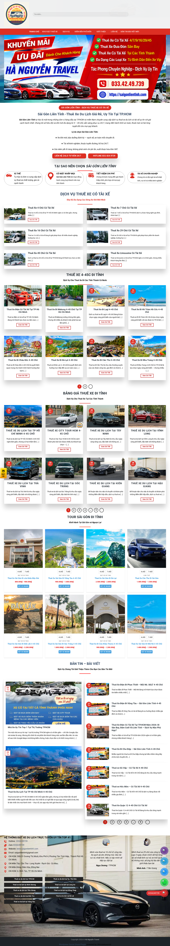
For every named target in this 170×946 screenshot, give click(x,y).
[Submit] (126, 14)
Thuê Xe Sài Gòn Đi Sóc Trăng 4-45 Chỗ (64, 644)
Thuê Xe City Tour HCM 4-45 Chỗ (64, 432)
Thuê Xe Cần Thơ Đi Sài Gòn (146, 578)
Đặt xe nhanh (23, 586)
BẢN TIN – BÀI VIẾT (85, 664)
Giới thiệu (101, 32)
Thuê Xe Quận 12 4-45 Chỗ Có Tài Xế (129, 805)
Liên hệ (114, 32)
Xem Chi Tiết (33, 219)
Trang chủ (34, 32)
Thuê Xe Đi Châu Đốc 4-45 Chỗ (23, 360)
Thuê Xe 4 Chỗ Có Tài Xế (41, 207)
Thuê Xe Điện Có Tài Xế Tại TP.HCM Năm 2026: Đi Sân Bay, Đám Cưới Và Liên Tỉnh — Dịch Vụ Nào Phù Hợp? (136, 727)
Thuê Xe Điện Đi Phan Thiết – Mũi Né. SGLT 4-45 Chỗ (137, 685)
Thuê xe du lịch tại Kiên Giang (106, 485)
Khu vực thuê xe (49, 32)
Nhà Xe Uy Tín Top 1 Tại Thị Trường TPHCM (29, 727)
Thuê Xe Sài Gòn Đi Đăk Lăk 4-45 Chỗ (23, 644)
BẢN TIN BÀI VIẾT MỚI (130, 32)
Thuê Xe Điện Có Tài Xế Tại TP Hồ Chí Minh (23, 310)
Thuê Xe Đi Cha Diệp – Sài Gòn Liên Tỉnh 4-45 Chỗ (136, 749)
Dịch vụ (66, 32)
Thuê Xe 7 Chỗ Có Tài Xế (124, 207)
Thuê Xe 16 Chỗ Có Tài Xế (42, 230)
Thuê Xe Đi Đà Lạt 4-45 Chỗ (64, 360)
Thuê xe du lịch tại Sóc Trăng (64, 485)
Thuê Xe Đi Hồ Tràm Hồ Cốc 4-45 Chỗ (147, 310)
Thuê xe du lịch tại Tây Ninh (105, 432)
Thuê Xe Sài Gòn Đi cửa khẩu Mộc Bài (23, 578)
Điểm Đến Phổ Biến (83, 32)
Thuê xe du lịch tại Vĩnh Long (147, 432)
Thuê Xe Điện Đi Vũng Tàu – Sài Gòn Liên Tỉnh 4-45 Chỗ (136, 704)
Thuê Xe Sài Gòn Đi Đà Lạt (105, 578)
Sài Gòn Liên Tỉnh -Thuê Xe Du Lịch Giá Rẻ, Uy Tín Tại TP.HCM (85, 114)
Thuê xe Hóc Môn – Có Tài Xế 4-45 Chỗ (130, 786)
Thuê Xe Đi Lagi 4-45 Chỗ (105, 309)
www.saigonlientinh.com (27, 849)
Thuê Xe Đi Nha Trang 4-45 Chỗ (147, 360)
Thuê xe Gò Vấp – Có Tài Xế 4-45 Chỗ (130, 768)
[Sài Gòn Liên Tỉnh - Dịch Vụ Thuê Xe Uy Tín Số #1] (16, 14)
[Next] (90, 386)
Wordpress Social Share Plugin (72, 944)
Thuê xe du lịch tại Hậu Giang (147, 485)
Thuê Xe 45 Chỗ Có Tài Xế (42, 253)
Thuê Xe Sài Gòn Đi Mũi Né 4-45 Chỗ (146, 644)
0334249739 (22, 841)
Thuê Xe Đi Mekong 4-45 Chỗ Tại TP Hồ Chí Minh (64, 310)
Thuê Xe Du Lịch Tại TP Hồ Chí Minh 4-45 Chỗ (23, 432)
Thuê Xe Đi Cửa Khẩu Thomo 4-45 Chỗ (105, 644)
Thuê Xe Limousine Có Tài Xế (126, 253)
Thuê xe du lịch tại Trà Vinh (23, 485)
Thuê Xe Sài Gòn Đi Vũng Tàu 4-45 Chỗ (64, 578)
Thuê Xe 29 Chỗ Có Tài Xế (124, 230)
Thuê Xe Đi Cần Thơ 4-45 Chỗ (105, 360)
